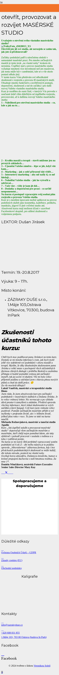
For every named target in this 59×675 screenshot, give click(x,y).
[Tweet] (6, 472)
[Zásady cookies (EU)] (29, 557)
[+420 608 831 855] (29, 629)
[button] (2, 672)
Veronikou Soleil (42, 665)
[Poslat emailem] (2, 472)
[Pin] (10, 472)
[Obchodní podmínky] (29, 565)
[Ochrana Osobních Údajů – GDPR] (29, 549)
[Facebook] (2, 654)
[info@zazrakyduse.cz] (29, 622)
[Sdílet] (4, 472)
